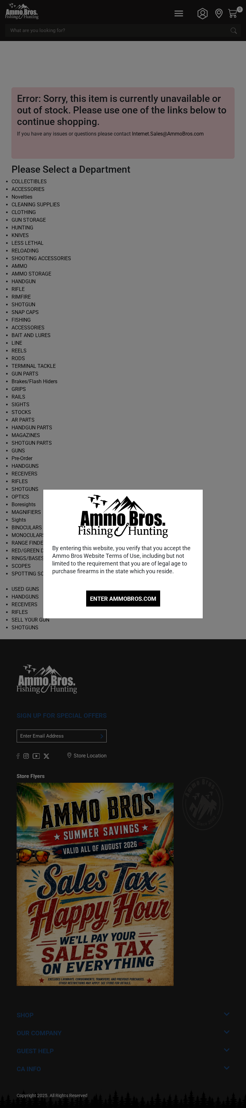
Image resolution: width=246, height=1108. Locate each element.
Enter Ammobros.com (123, 598)
